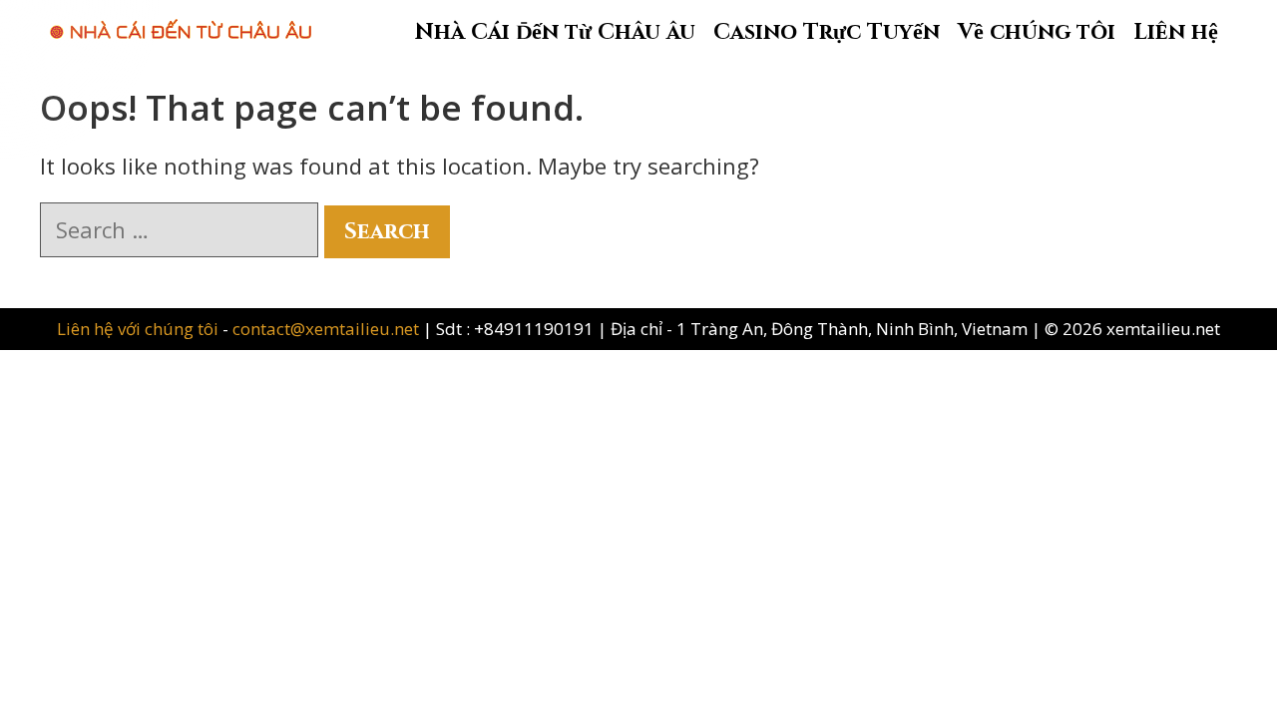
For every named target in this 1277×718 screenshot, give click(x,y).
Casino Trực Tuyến (826, 32)
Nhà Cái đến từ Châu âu (555, 32)
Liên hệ (1175, 32)
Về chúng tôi (1036, 32)
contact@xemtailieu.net (325, 328)
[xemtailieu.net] (180, 19)
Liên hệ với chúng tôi (139, 328)
